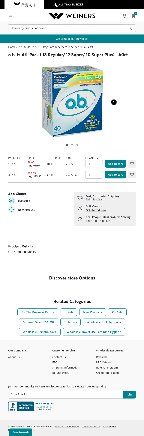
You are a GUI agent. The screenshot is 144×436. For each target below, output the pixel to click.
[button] (67, 145)
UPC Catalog (103, 362)
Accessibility (109, 426)
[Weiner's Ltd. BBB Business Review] (72, 406)
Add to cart (115, 164)
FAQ (54, 362)
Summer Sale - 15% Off (38, 322)
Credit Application (107, 373)
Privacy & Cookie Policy (67, 426)
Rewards (101, 357)
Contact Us (59, 357)
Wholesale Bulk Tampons (104, 322)
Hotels (68, 312)
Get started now (96, 210)
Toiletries (70, 322)
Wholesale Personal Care (40, 332)
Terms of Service (91, 426)
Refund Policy (60, 373)
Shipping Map (95, 199)
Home (12, 47)
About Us (14, 357)
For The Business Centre (37, 312)
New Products (92, 312)
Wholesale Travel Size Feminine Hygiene (94, 332)
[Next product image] (114, 102)
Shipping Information (65, 367)
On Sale (117, 312)
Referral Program (107, 367)
